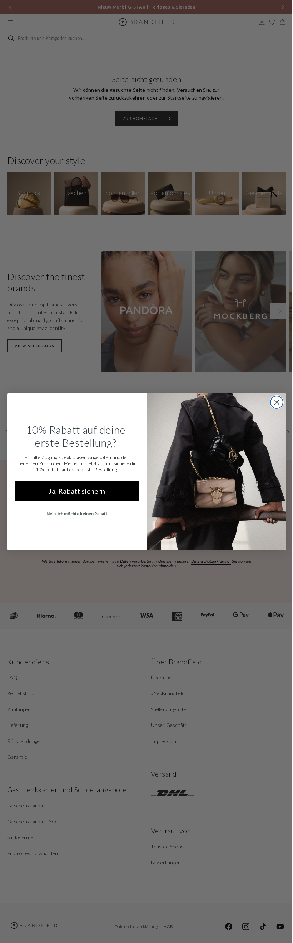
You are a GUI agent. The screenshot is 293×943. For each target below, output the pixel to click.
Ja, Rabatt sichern (74, 491)
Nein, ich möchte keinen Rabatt (74, 513)
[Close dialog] (274, 402)
